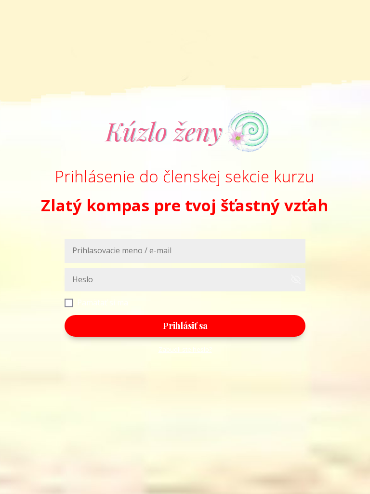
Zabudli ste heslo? (185, 349)
